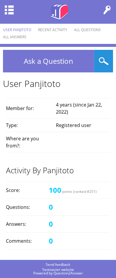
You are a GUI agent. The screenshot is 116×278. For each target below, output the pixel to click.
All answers (14, 36)
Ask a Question (48, 61)
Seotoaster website (58, 269)
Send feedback (58, 264)
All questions (87, 29)
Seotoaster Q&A (59, 12)
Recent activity (52, 29)
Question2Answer (68, 273)
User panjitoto (17, 29)
